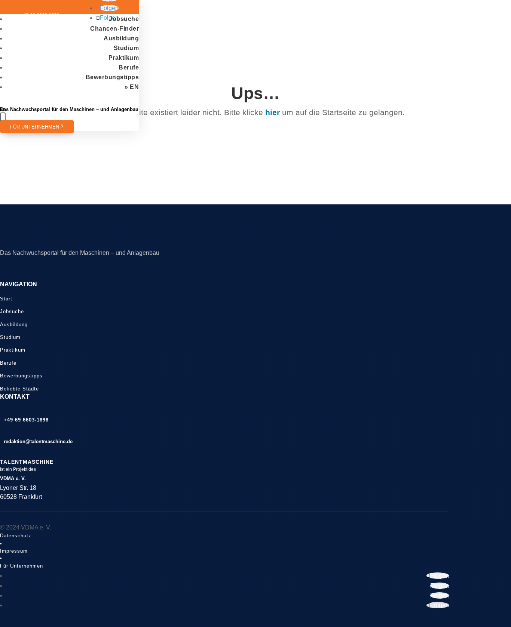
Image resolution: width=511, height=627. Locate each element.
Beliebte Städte (19, 389)
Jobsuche (124, 19)
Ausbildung (121, 38)
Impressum (14, 551)
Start (6, 299)
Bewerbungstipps (112, 77)
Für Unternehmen (34, 127)
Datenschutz (15, 535)
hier (272, 112)
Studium (126, 48)
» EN (132, 87)
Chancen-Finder (114, 28)
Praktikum (123, 58)
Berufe (129, 67)
